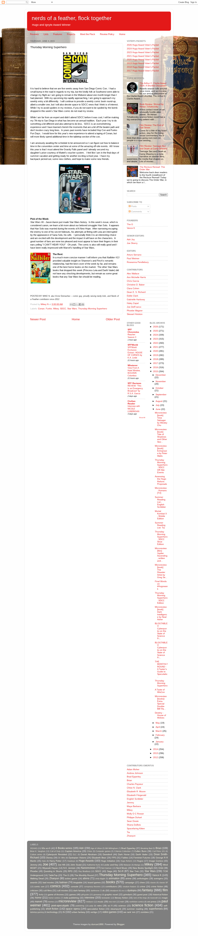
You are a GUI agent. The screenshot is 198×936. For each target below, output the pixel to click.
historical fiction (160, 894)
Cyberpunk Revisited (56, 854)
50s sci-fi (46, 848)
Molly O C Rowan (135, 814)
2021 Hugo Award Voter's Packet (143, 56)
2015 (156, 371)
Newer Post (38, 319)
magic (165, 898)
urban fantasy (78, 912)
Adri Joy (131, 239)
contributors (111, 886)
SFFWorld (133, 345)
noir (122, 902)
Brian (129, 780)
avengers (158, 878)
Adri (81, 848)
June (158, 409)
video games (109, 912)
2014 (156, 749)
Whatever (133, 365)
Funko (49, 308)
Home (122, 34)
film (165, 890)
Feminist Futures (141, 858)
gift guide (85, 895)
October (160, 388)
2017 (156, 363)
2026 (156, 327)
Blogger (120, 924)
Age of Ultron (96, 848)
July (158, 405)
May (158, 723)
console (74, 886)
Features (57, 34)
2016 (156, 367)
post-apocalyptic (60, 905)
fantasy (147, 890)
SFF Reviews (134, 383)
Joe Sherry (132, 243)
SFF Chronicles (133, 330)
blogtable (77, 882)
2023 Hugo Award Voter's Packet (143, 52)
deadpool (114, 891)
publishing (79, 906)
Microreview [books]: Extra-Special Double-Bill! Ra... (161, 702)
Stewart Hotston (134, 314)
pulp (91, 906)
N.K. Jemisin (69, 868)
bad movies (48, 882)
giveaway (97, 895)
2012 (156, 757)
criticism (34, 890)
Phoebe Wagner (135, 310)
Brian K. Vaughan (37, 851)
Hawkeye (71, 861)
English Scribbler (135, 799)
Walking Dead (37, 878)
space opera (73, 908)
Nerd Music (121, 868)
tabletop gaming (37, 912)
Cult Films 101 (158, 851)
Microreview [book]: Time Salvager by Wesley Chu (161, 419)
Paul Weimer (133, 258)
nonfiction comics (136, 902)
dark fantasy (79, 890)
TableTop (53, 875)
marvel (38, 901)
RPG (70, 871)
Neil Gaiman (106, 868)
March (159, 731)
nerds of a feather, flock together (72, 18)
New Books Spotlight (143, 868)
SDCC (63, 308)
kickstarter (106, 898)
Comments (136, 211)
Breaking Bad (146, 848)
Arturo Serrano (134, 255)
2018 (156, 359)
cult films (47, 890)
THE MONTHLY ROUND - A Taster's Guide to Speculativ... (161, 669)
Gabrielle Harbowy (136, 299)
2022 (156, 343)
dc (104, 890)
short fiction (52, 908)
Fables (124, 858)
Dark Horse (123, 854)
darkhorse (95, 891)
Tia (128, 832)
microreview (67, 901)
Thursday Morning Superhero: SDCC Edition (161, 598)
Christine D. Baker (136, 285)
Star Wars (72, 308)
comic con (39, 886)
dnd (122, 891)
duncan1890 (97, 924)
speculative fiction (96, 909)
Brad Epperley (134, 777)
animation (114, 878)
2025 (156, 331)
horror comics (54, 898)
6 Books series (64, 848)
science (122, 906)
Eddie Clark (132, 296)
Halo (44, 861)
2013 (156, 753)
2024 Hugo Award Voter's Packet (143, 49)
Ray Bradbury (84, 871)
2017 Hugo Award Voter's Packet (143, 71)
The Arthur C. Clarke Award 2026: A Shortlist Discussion (153, 84)
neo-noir (112, 902)
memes (51, 902)
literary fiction (121, 898)
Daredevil (107, 854)
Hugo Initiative (108, 861)
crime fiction (157, 886)
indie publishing (71, 898)
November (161, 381)
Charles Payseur (135, 784)
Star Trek (134, 871)
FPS (114, 858)
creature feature (129, 887)
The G (130, 224)
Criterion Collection (122, 851)
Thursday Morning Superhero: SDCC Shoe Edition (161, 538)
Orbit (160, 868)
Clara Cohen (133, 288)
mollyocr (89, 902)
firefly (41, 895)
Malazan (127, 865)
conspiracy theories (92, 887)
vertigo (93, 912)
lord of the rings (140, 898)
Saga (109, 871)
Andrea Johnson (135, 773)
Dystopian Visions (77, 858)
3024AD (33, 848)
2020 (156, 351)
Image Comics (156, 861)
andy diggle (100, 879)
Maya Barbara (134, 806)
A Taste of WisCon (160, 691)
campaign (129, 882)
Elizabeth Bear (99, 858)
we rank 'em (129, 912)
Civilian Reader (132, 402)
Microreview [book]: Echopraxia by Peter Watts (161, 451)
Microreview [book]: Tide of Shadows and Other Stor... (161, 435)
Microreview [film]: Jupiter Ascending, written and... (161, 554)
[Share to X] (77, 304)
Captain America (73, 851)
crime (142, 886)
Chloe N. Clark (134, 788)
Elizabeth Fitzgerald (136, 795)
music (100, 902)
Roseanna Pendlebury (138, 262)
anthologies (142, 878)
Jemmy (130, 802)
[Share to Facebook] (80, 304)
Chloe (89, 851)
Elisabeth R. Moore (136, 791)
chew (142, 882)
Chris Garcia (133, 281)
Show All (142, 417)
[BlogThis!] (74, 304)
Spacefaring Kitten (136, 828)
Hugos (140, 861)
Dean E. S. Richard (136, 292)
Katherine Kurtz (93, 865)
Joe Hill (61, 865)
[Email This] (71, 304)
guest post (142, 894)
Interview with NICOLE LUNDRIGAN (134, 408)
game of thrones (56, 894)
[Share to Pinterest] (82, 304)
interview (89, 897)
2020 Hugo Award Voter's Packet (143, 59)
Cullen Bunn (140, 851)
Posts (134, 206)
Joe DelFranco (134, 307)
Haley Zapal (133, 303)
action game (71, 878)
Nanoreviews (88, 867)
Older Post (113, 319)
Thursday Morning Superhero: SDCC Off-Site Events (161, 466)
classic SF (163, 883)
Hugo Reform (126, 861)
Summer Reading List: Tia (160, 525)
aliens (86, 878)
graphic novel (111, 894)
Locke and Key (110, 865)
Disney (49, 858)
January (160, 742)
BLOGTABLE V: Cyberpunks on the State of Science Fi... (161, 631)
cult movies (62, 890)
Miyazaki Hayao (50, 868)
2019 (156, 355)
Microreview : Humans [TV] (161, 490)
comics (55, 886)
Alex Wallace (133, 273)
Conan (41, 308)
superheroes (156, 908)
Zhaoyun (131, 836)
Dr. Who (61, 858)
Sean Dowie (133, 821)
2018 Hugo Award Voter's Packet (143, 67)
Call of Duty (55, 851)
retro (99, 906)
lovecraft (153, 898)
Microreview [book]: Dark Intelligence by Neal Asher (161, 613)
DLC (75, 854)
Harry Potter (56, 861)
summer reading (135, 909)
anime (128, 878)
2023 (156, 339)
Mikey (56, 308)
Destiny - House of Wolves (160, 715)
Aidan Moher (133, 769)
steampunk (115, 909)
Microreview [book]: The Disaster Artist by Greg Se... (161, 571)
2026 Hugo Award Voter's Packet (143, 45)
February (160, 735)
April (158, 727)
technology (52, 912)
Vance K (131, 228)
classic (153, 883)
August (159, 401)
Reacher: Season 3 (132, 335)
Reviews (34, 34)
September (161, 394)
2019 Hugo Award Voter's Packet (143, 63)
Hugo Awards (86, 860)
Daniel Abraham (89, 854)
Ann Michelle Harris (136, 277)
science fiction (142, 905)
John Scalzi (76, 865)
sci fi (110, 906)
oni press (151, 902)
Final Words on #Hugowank (161, 585)
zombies (145, 912)
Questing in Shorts (53, 871)
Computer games (103, 851)
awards (33, 882)
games (72, 894)
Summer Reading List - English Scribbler (160, 502)
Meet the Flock (87, 34)
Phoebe (34, 871)
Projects (71, 34)
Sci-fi (120, 871)
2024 (156, 335)
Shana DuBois (134, 825)
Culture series (36, 854)
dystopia (132, 890)
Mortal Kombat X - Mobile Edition (161, 515)
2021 (156, 347)
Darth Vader (142, 854)
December (161, 375)
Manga (137, 865)
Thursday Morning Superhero (92, 308)
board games (94, 882)
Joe (45, 864)
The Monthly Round (84, 875)
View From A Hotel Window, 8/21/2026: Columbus (134, 372)
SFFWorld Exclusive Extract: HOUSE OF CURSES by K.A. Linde (135, 352)
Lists (46, 34)
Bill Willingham (111, 848)
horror (38, 897)
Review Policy (107, 34)
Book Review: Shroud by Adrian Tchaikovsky (152, 105)
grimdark (127, 894)
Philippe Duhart (134, 817)
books (110, 882)
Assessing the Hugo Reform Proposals (161, 480)
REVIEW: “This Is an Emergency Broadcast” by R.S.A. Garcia (135, 390)
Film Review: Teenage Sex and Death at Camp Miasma (153, 147)
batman (63, 882)
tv (64, 912)
